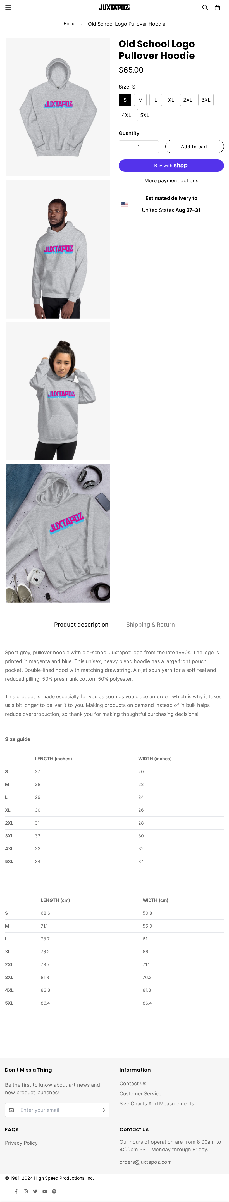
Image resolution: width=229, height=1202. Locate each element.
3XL (206, 100)
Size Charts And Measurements (157, 1104)
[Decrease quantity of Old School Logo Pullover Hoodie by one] (125, 147)
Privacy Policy (21, 1143)
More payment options (171, 180)
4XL (126, 115)
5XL (144, 115)
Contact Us (133, 1083)
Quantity (129, 133)
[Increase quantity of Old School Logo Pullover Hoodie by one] (152, 147)
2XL (187, 100)
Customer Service (140, 1093)
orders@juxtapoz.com (146, 1162)
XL (171, 100)
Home (69, 23)
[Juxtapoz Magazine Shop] (114, 7)
